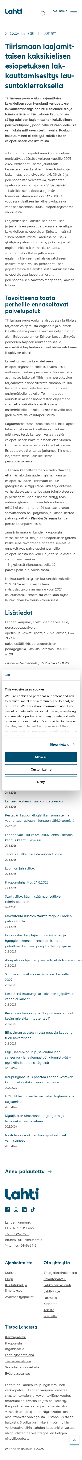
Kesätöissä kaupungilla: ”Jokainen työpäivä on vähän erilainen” (40, 996)
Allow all (41, 757)
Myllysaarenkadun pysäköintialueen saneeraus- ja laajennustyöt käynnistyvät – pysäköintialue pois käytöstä (38, 1057)
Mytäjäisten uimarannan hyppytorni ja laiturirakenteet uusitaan (34, 1118)
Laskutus (50, 1298)
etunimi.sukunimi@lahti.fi (24, 1240)
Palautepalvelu (55, 1279)
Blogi (9, 1279)
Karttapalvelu (15, 1337)
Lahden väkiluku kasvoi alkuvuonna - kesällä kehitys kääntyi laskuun (39, 837)
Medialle (50, 1316)
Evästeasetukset (17, 1374)
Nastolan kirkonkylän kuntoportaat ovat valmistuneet (35, 1138)
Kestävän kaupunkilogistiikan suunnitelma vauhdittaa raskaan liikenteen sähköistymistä (39, 818)
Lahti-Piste (52, 1291)
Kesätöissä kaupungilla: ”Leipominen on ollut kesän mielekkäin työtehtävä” (39, 1016)
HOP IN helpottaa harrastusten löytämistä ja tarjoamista (39, 1099)
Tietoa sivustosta (18, 1361)
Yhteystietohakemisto (60, 1273)
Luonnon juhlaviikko (20, 868)
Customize (38, 769)
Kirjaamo (50, 1304)
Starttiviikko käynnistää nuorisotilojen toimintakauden (33, 899)
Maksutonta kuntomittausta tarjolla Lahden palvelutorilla (38, 918)
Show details (59, 744)
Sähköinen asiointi (57, 1285)
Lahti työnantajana (19, 1355)
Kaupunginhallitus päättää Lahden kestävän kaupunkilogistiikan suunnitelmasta (39, 1079)
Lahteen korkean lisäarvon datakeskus (34, 801)
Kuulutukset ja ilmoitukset (16, 1288)
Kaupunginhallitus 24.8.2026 (27, 882)
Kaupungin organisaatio (14, 1346)
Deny (41, 782)
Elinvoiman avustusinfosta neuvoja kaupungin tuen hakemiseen (40, 1035)
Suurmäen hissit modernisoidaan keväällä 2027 (37, 977)
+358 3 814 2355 (17, 1234)
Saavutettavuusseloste (22, 1367)
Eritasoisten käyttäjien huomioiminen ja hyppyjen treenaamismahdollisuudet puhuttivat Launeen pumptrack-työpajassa (38, 940)
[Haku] (43, 13)
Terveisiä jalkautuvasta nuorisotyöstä (33, 854)
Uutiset (50, 34)
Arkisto (49, 1310)
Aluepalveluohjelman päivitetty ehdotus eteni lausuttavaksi (41, 960)
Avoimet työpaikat (19, 1297)
